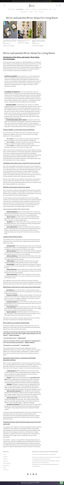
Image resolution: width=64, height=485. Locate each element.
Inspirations (5, 461)
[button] (4, 5)
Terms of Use (5, 469)
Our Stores (5, 458)
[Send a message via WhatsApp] (61, 482)
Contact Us (5, 456)
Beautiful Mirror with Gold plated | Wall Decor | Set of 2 (24, 41)
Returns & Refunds (7, 463)
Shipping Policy (6, 465)
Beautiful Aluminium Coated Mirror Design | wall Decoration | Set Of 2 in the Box (39, 41)
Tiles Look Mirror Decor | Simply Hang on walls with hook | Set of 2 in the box (10, 41)
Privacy (4, 467)
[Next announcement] (60, 1)
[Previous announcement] (3, 1)
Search (4, 454)
